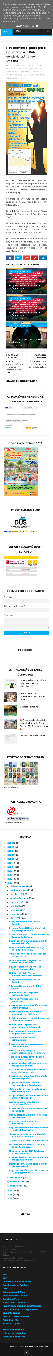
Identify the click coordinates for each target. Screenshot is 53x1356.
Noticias (10, 78)
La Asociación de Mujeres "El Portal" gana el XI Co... (25, 968)
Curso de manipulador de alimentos (23, 1000)
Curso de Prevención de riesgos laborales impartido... (27, 1071)
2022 (10, 858)
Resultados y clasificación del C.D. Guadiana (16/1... (28, 1006)
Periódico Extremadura (16, 1316)
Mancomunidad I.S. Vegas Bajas (20, 1309)
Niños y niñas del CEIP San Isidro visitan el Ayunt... (27, 1152)
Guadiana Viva (11, 1299)
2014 (10, 1194)
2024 (10, 851)
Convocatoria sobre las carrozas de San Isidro (27, 955)
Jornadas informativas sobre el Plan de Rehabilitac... (27, 1058)
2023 (10, 854)
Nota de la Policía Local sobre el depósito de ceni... (27, 1145)
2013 (10, 1198)
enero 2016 (16, 1185)
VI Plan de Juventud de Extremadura (22, 1039)
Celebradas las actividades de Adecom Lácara (32, 696)
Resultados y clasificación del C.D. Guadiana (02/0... (28, 1165)
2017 (10, 878)
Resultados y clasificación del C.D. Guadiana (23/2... (28, 942)
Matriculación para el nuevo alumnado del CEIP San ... (25, 1013)
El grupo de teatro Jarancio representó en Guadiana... (25, 1083)
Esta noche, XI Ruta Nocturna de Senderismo (26, 341)
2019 (10, 870)
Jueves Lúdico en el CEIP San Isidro (28, 1140)
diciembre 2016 (18, 886)
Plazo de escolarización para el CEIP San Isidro (26, 1045)
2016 (10, 882)
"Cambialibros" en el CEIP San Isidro (25, 987)
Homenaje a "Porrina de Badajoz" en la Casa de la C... (28, 948)
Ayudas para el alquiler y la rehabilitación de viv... (24, 1103)
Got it (35, 26)
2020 (10, 866)
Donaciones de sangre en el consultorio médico (25, 961)
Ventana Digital (11, 1323)
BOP (5, 1278)
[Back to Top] (26, 1352)
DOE (5, 1288)
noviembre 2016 (19, 890)
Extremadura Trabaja (15, 1295)
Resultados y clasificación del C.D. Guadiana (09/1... (28, 1077)
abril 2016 (15, 918)
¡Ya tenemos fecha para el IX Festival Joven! (25, 993)
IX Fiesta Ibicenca (29, 706)
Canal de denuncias (14, 1336)
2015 (10, 1190)
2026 (10, 843)
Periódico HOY (10, 1319)
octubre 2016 (17, 894)
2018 (10, 874)
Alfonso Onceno (22, 72)
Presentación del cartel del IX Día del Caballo (28, 1109)
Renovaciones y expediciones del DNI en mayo (28, 1116)
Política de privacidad (15, 1333)
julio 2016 (15, 906)
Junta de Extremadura (15, 1302)
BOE (5, 1274)
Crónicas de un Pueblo (15, 1285)
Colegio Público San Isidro (17, 1281)
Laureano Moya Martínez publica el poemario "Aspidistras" (33, 683)
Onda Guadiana (11, 1312)
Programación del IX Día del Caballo (24, 923)
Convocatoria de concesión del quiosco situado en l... (27, 1135)
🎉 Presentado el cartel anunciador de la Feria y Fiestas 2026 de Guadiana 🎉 (34, 725)
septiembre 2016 (19, 898)
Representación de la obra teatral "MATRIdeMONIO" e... (28, 1129)
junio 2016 (15, 910)
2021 (10, 863)
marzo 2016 (16, 1177)
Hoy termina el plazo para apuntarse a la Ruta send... (25, 1026)
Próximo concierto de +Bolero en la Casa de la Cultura (29, 935)
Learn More (22, 26)
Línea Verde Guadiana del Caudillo (22, 1305)
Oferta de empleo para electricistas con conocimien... (27, 1051)
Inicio (6, 31)
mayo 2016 (16, 914)
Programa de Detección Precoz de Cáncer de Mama (28, 1096)
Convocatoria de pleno (32, 735)
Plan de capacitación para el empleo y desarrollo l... (25, 1032)
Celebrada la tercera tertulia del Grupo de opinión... (27, 1090)
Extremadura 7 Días (14, 1292)
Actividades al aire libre (32, 68)
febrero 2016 (17, 1181)
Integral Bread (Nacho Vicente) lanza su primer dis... (27, 929)
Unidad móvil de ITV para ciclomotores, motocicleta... (26, 974)
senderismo (20, 78)
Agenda (10, 72)
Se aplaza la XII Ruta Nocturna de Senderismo (25, 287)
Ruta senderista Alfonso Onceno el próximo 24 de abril (28, 1064)
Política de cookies (13, 1329)
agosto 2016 (17, 902)
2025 (10, 846)
